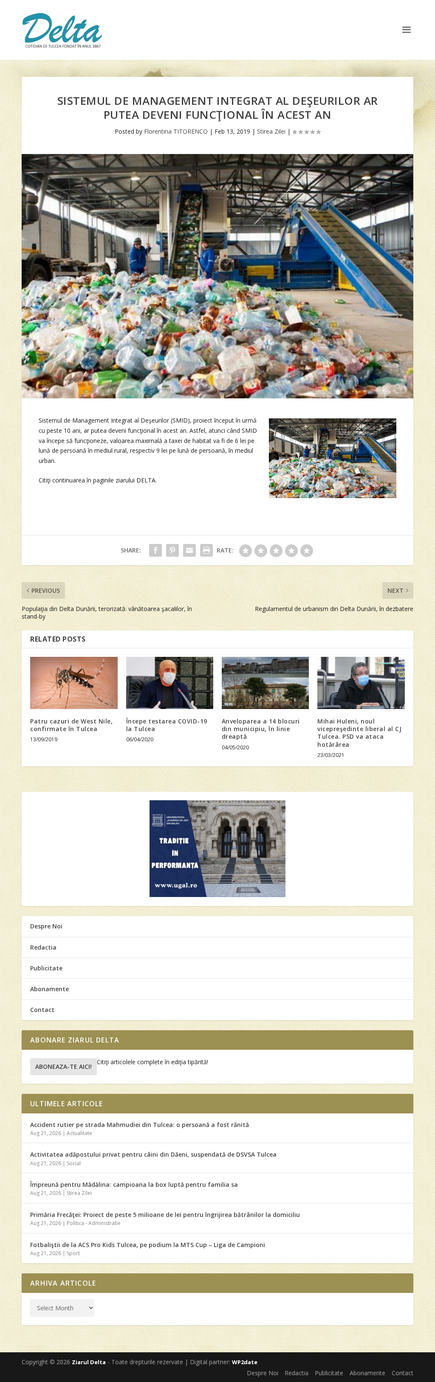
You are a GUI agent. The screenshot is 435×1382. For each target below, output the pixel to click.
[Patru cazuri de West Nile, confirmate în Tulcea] (73, 683)
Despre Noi (46, 926)
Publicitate (46, 968)
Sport (73, 1253)
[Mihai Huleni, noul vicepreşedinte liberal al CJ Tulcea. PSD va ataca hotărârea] (360, 683)
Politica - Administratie (94, 1223)
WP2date (244, 1362)
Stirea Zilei (271, 131)
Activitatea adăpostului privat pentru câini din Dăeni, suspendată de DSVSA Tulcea (153, 1154)
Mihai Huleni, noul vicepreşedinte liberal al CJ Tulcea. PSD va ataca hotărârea (359, 732)
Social (74, 1163)
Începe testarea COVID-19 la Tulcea (166, 725)
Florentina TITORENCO (176, 131)
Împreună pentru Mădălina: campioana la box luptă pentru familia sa (134, 1184)
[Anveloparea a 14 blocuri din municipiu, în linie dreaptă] (265, 683)
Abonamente (49, 989)
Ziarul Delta (89, 1362)
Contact (42, 1010)
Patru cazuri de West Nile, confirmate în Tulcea (71, 725)
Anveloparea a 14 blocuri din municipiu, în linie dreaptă (261, 728)
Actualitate (79, 1133)
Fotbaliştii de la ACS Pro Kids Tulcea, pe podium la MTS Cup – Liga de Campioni (147, 1245)
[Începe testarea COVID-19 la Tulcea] (169, 683)
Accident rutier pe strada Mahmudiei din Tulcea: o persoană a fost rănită (139, 1125)
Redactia (43, 947)
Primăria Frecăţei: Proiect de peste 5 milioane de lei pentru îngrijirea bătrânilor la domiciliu (165, 1215)
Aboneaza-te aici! (63, 1066)
